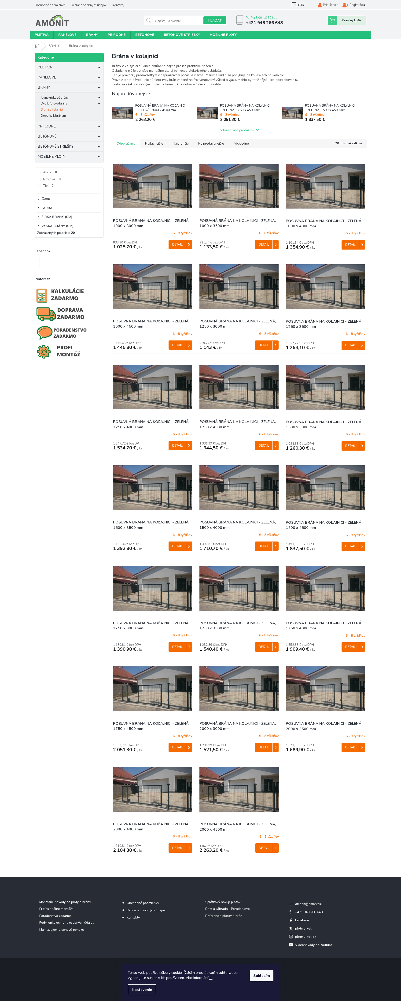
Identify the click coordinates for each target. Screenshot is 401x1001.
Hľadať (214, 20)
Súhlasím (261, 975)
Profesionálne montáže (56, 909)
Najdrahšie (181, 143)
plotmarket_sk (305, 936)
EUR (301, 5)
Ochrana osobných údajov (89, 5)
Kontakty (118, 5)
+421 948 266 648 (309, 912)
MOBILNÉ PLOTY (51, 156)
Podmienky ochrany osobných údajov (66, 922)
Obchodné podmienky (50, 5)
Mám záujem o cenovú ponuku (61, 929)
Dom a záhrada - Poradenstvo (227, 909)
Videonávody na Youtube (314, 945)
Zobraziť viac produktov (236, 130)
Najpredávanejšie (211, 143)
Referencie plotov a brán (223, 916)
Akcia (50, 172)
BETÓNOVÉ (47, 136)
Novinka (52, 179)
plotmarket (303, 928)
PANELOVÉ (47, 77)
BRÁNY (44, 87)
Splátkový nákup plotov (222, 902)
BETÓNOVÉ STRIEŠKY (56, 146)
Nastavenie (142, 989)
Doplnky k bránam (53, 116)
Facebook (302, 920)
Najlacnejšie (154, 143)
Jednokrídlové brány (55, 98)
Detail (177, 245)
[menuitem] (41, 35)
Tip (48, 185)
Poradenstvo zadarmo (55, 916)
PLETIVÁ (45, 67)
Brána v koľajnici (52, 110)
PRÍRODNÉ (47, 126)
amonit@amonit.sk (309, 904)
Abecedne (241, 143)
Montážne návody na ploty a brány (65, 902)
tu (211, 977)
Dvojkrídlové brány (54, 103)
